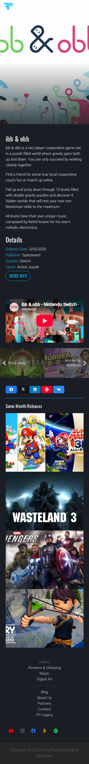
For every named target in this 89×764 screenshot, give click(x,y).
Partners (44, 703)
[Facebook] (33, 730)
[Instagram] (22, 730)
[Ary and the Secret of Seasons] (45, 618)
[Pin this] (46, 389)
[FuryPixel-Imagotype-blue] (24, 6)
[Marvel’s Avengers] (45, 560)
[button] (82, 6)
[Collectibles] (44, 730)
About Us (44, 698)
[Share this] (11, 389)
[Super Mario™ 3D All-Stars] (45, 442)
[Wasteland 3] (45, 501)
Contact (44, 709)
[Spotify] (55, 730)
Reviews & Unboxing (44, 667)
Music (44, 673)
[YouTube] (11, 730)
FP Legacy (44, 715)
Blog (44, 692)
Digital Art (44, 679)
